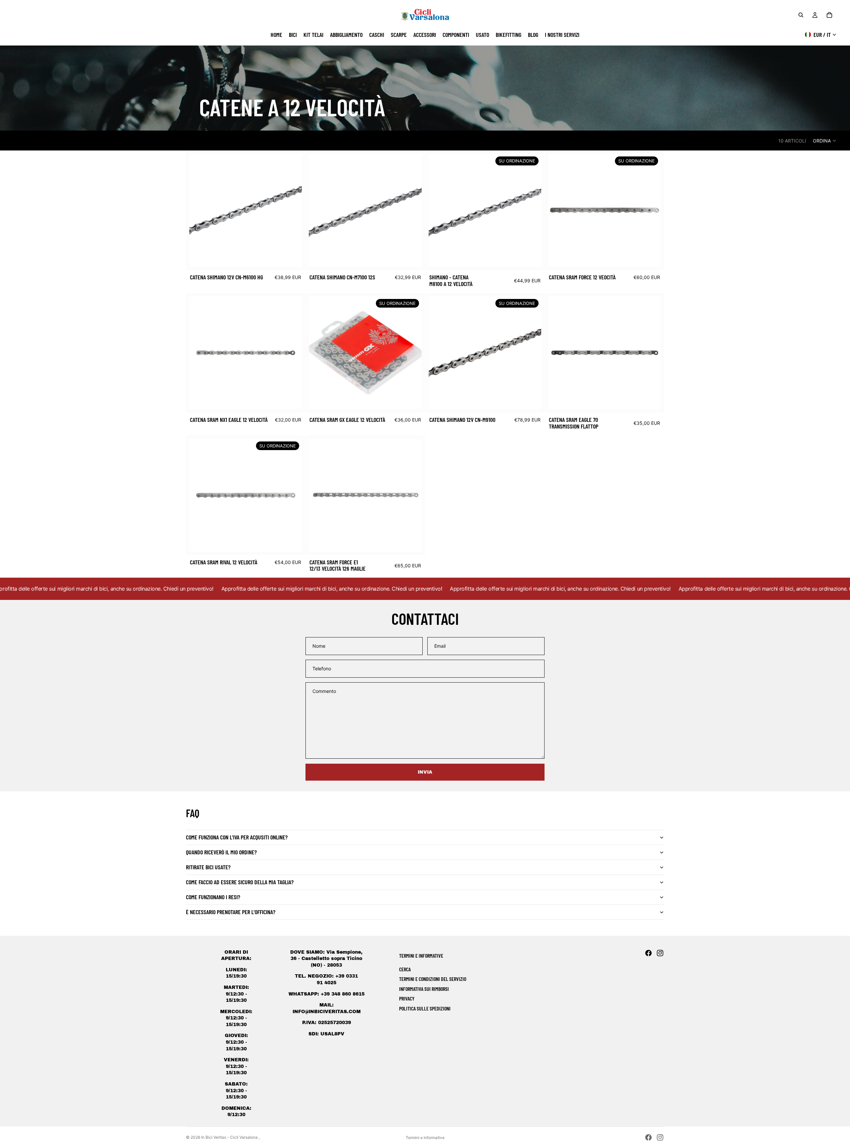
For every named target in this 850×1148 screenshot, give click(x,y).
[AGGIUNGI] (292, 399)
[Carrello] (829, 15)
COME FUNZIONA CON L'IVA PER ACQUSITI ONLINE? (237, 837)
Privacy (406, 998)
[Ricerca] (801, 15)
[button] (825, 140)
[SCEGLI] (292, 257)
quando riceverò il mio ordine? (221, 852)
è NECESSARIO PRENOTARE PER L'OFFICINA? (230, 911)
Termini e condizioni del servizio (432, 979)
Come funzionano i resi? (213, 897)
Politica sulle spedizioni (425, 1008)
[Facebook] (648, 953)
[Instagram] (660, 953)
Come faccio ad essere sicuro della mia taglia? (240, 882)
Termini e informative (425, 1137)
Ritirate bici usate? (208, 867)
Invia (425, 772)
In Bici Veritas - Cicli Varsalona (230, 1137)
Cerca (405, 969)
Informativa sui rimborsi (424, 989)
